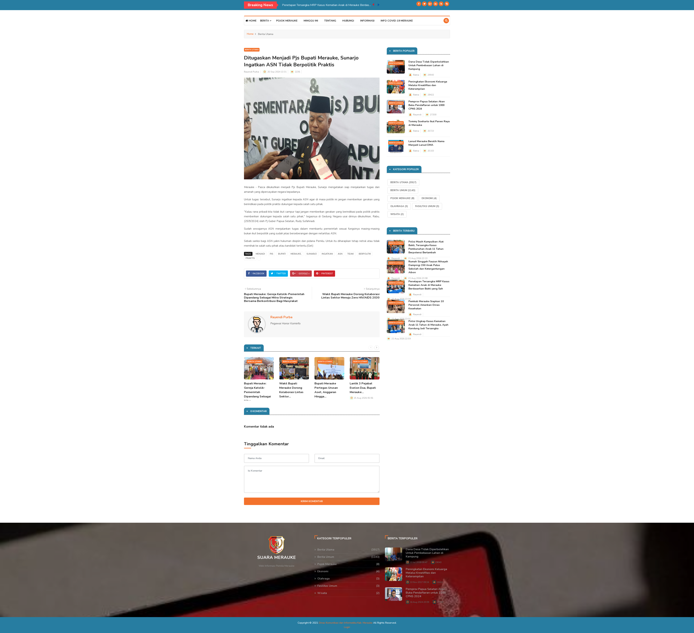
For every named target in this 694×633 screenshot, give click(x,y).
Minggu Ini (311, 20)
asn (340, 253)
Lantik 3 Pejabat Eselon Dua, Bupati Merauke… (363, 387)
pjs (271, 253)
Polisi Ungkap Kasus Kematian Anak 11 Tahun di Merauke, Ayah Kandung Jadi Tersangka (428, 324)
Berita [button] (265, 20)
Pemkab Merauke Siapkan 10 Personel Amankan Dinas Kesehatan (324, 5)
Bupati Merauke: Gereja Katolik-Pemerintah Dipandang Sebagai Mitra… (257, 392)
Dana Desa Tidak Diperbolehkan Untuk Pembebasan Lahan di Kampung (428, 65)
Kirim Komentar (312, 501)
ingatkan (327, 253)
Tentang (330, 20)
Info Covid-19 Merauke (397, 20)
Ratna (416, 74)
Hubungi (348, 20)
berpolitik (365, 253)
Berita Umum (395, 83)
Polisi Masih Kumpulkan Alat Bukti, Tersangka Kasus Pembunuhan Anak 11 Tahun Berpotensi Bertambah (426, 247)
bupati (282, 253)
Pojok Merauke (286, 20)
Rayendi (417, 114)
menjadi (260, 253)
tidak (350, 253)
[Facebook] (418, 3)
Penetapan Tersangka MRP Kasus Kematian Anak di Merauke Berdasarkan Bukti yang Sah (428, 285)
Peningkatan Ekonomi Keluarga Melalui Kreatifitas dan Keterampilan (427, 85)
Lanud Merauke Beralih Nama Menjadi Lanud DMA (426, 143)
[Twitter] (424, 3)
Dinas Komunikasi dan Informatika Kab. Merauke (345, 623)
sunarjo (312, 253)
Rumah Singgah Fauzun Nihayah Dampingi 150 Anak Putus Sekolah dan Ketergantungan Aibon (428, 267)
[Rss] (441, 3)
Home (252, 20)
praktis (250, 258)
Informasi (367, 20)
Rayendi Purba (251, 71)
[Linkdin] (435, 3)
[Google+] (430, 3)
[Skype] (446, 3)
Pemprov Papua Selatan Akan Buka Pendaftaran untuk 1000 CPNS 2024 (426, 105)
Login (347, 627)
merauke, (296, 253)
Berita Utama (252, 49)
